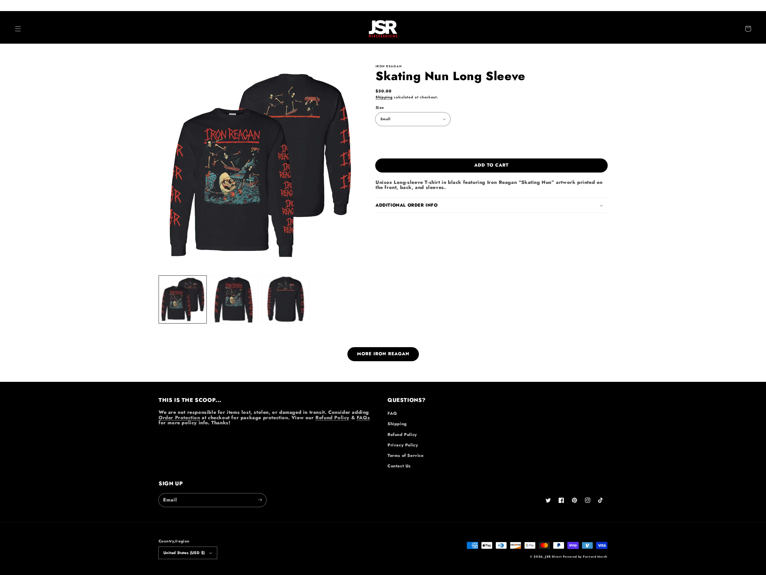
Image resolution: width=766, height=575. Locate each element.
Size (380, 107)
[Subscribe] (259, 500)
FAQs (363, 417)
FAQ (392, 413)
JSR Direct (553, 556)
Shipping (384, 97)
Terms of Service (405, 455)
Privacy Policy (402, 445)
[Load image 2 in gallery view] (234, 299)
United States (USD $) (184, 553)
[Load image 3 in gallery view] (285, 299)
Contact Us (399, 466)
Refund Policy (332, 417)
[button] (18, 28)
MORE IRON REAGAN (383, 353)
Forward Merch (595, 556)
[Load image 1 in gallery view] (183, 299)
